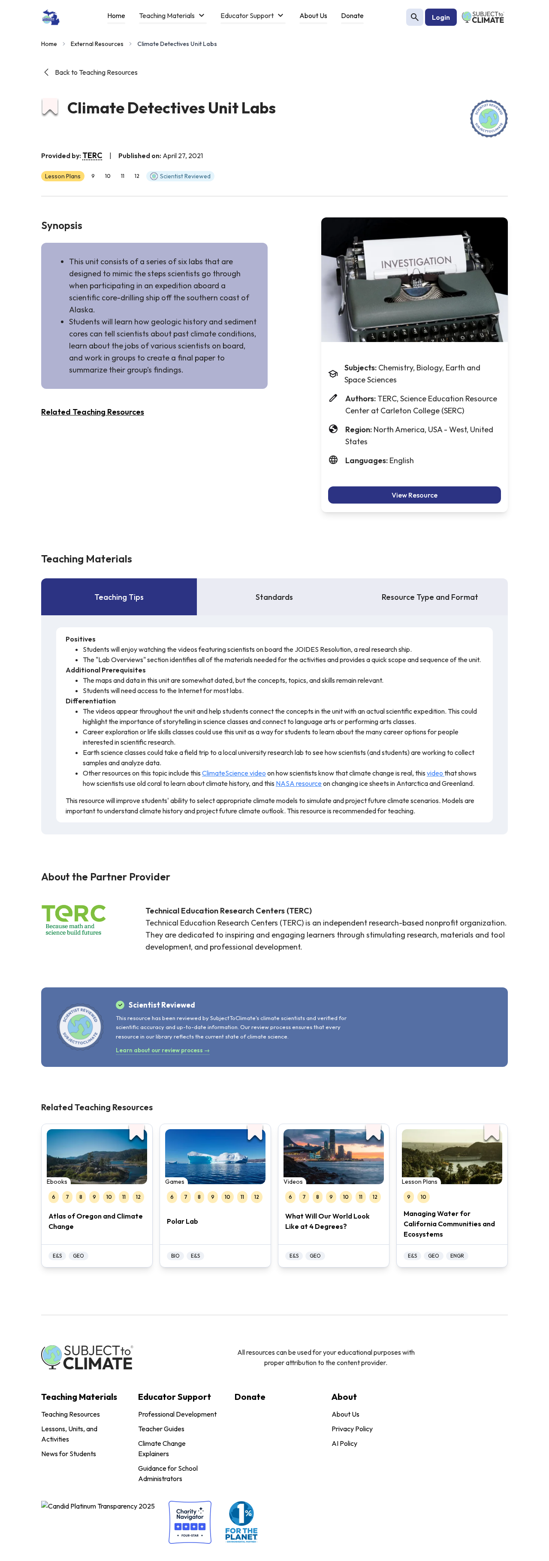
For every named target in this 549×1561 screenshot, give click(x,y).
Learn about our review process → (163, 1050)
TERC (92, 155)
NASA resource (299, 783)
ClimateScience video (234, 773)
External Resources (97, 44)
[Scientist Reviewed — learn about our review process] (489, 118)
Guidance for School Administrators (168, 1473)
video (435, 773)
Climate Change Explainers (162, 1448)
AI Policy (344, 1443)
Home (49, 44)
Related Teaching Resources (92, 412)
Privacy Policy (352, 1428)
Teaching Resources (70, 1414)
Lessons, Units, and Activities (69, 1433)
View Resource (414, 495)
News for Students (68, 1453)
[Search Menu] (414, 17)
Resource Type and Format (430, 597)
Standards (274, 597)
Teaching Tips (119, 597)
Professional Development (177, 1414)
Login (441, 17)
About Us (345, 1414)
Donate (250, 1396)
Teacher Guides (161, 1428)
